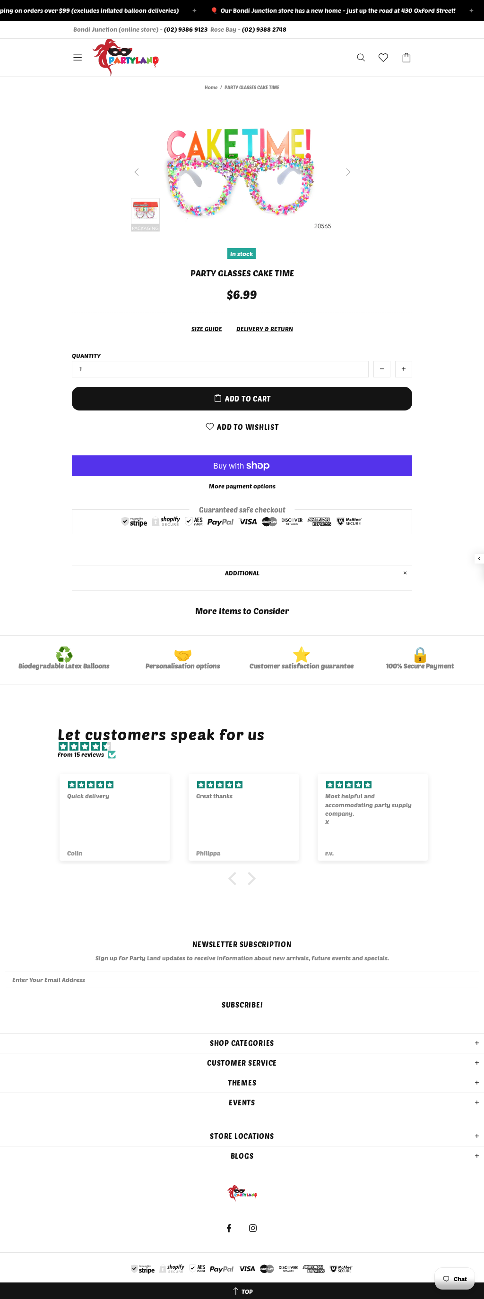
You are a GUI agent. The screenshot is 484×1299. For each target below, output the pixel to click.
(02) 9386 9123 (185, 29)
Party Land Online (126, 58)
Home (211, 87)
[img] (246, 747)
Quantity (86, 355)
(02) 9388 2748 (264, 29)
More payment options (242, 486)
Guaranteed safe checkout (242, 509)
